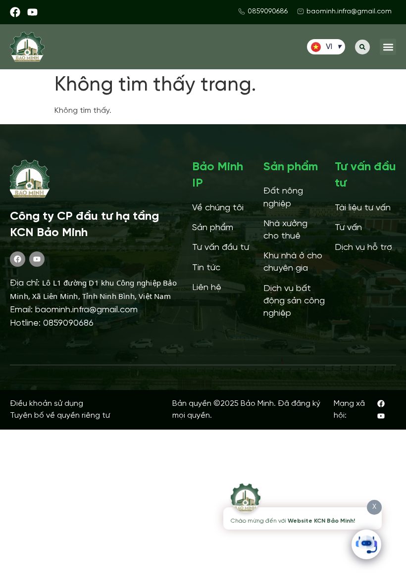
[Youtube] (32, 12)
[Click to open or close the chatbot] (366, 544)
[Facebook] (15, 12)
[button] (362, 47)
